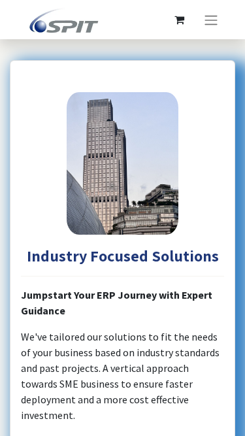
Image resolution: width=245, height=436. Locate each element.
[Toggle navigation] (211, 19)
